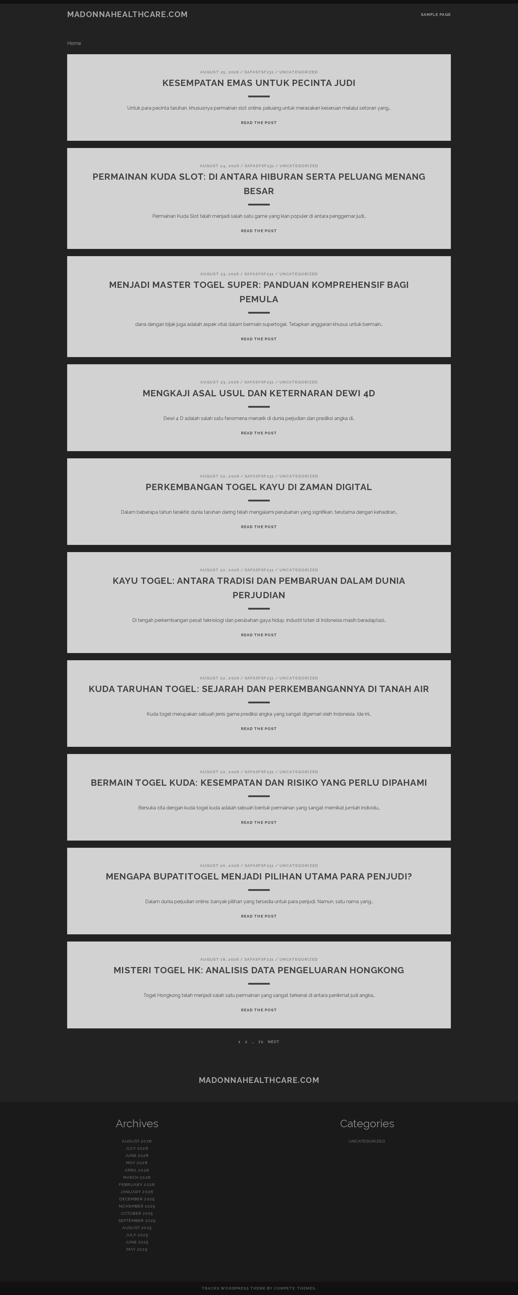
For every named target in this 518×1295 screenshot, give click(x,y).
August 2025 (136, 1228)
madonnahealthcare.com (127, 14)
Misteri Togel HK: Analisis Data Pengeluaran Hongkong (259, 970)
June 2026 (137, 1155)
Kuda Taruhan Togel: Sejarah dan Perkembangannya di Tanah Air (259, 689)
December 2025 (137, 1199)
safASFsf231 (259, 72)
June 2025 (137, 1242)
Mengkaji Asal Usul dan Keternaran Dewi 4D (259, 393)
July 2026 (137, 1148)
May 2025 (137, 1249)
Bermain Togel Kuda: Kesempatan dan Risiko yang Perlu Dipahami (259, 782)
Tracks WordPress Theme (233, 1288)
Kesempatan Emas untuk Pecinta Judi (259, 83)
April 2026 (137, 1170)
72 (260, 1041)
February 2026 (137, 1184)
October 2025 (137, 1213)
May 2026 (136, 1162)
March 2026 (136, 1177)
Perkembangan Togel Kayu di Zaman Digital (259, 487)
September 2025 (137, 1220)
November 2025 (137, 1206)
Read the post (259, 122)
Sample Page (436, 14)
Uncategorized (298, 72)
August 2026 (137, 1141)
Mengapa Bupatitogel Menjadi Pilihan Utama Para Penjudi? (259, 876)
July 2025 (137, 1235)
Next (274, 1041)
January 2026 (137, 1192)
